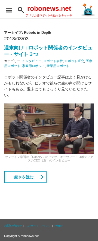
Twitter (58, 225)
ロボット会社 (53, 61)
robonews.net (49, 8)
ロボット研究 (74, 61)
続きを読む (23, 177)
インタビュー (32, 61)
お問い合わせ (13, 225)
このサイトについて (37, 225)
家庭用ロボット (33, 66)
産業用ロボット (58, 66)
